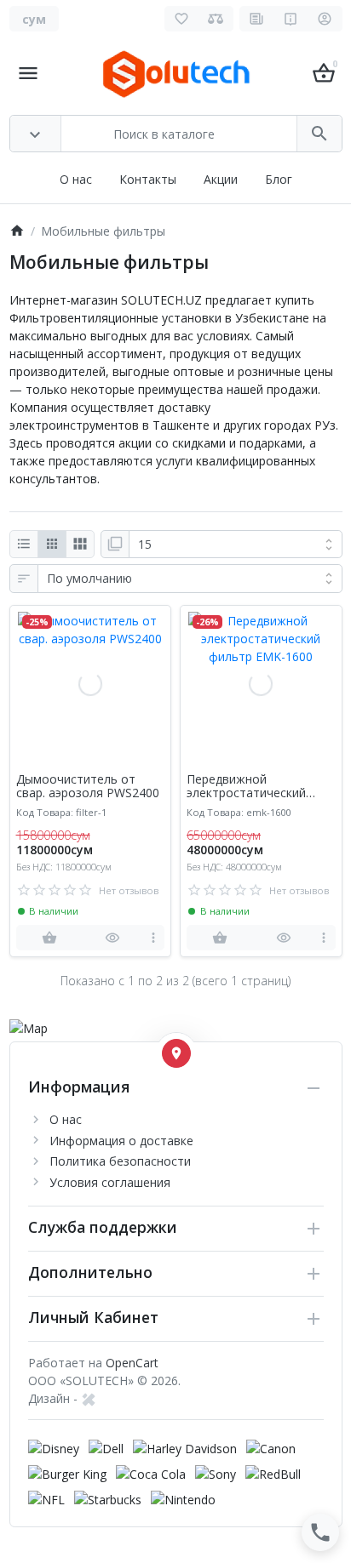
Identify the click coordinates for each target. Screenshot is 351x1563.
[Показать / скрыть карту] (176, 1053)
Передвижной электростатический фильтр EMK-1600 (246, 787)
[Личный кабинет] (325, 18)
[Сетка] (51, 544)
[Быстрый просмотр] (112, 937)
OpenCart (132, 1363)
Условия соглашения (109, 1182)
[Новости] (256, 18)
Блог (278, 179)
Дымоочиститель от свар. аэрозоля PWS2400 (87, 787)
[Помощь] (290, 18)
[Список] (23, 544)
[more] (152, 937)
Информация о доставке (121, 1140)
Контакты (147, 179)
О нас (76, 179)
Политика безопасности (120, 1161)
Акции (221, 179)
